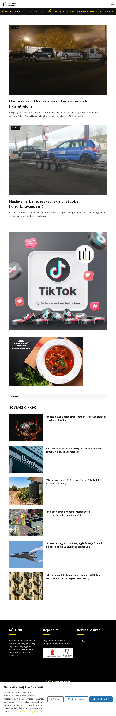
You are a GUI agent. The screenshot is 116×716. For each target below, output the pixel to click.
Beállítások (56, 699)
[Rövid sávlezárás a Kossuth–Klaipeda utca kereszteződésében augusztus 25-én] (26, 522)
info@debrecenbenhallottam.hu (57, 643)
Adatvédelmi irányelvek (27, 711)
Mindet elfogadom (101, 699)
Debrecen (61, 11)
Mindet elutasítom (76, 699)
